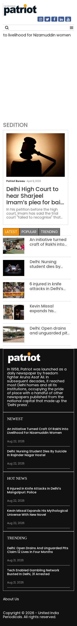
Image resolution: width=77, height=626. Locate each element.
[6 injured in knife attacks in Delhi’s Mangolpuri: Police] (13, 289)
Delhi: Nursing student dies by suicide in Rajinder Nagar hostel (47, 264)
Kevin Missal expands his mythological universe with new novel (47, 308)
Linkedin (59, 20)
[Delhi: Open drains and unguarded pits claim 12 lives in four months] (13, 334)
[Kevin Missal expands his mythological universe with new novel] (13, 312)
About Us (11, 599)
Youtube (66, 20)
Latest (11, 231)
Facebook (52, 20)
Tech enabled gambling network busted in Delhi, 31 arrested (33, 572)
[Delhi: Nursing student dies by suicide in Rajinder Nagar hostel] (13, 267)
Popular (29, 231)
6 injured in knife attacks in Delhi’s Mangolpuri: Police (48, 286)
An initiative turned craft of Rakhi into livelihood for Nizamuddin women (49, 242)
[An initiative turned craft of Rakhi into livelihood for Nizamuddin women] (13, 245)
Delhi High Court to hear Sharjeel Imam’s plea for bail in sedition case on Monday (34, 196)
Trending (49, 231)
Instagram (38, 20)
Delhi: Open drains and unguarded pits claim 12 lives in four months (49, 330)
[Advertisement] (38, 78)
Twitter (45, 20)
